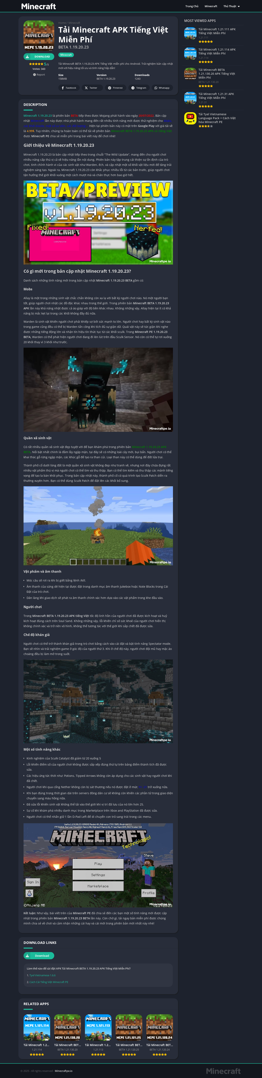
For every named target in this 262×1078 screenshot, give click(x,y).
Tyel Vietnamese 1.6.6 (42, 975)
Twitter (93, 87)
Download (42, 56)
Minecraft (211, 6)
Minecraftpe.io (63, 1071)
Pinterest (118, 87)
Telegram (141, 87)
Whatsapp (164, 87)
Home (62, 23)
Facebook (71, 87)
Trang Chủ (191, 6)
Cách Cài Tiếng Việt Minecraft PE (48, 982)
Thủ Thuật (230, 6)
